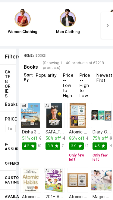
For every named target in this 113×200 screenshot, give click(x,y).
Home (28, 55)
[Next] (107, 25)
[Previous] (6, 25)
